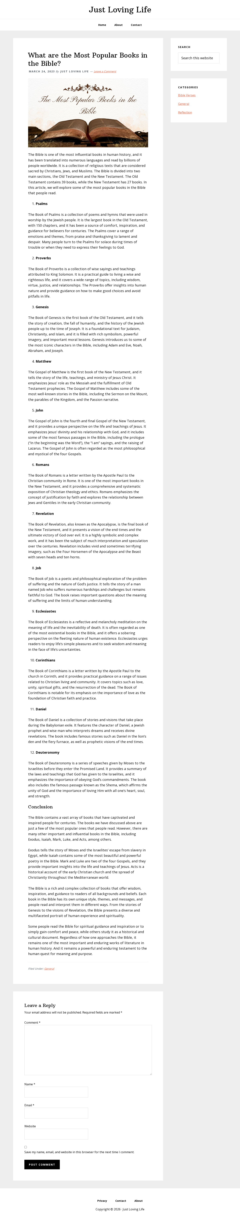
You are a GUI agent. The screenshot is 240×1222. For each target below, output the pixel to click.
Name (29, 1084)
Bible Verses (187, 95)
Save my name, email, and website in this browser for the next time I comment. (79, 1152)
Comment (32, 1022)
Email (29, 1105)
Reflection (185, 112)
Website (30, 1126)
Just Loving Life (120, 9)
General (49, 968)
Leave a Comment (105, 71)
